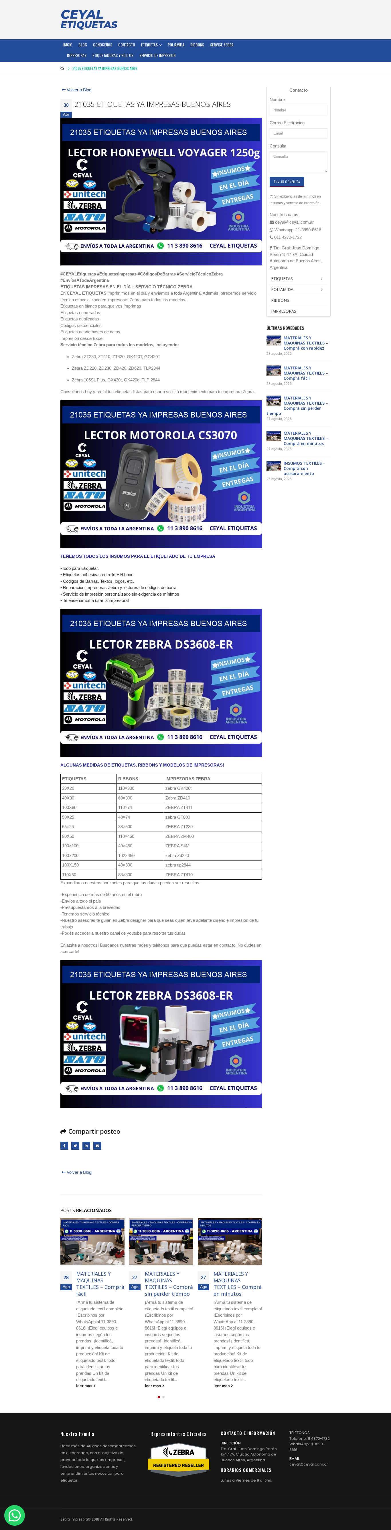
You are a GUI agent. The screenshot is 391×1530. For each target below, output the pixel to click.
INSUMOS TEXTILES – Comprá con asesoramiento (237, 1280)
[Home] (89, 19)
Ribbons (197, 45)
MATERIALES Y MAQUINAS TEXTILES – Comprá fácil (306, 373)
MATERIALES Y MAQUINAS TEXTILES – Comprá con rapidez (306, 343)
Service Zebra (222, 45)
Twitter (75, 1145)
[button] (159, 1397)
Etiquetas (149, 45)
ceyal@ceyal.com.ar (308, 1464)
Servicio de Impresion (157, 55)
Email (97, 1145)
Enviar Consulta (287, 181)
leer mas (85, 1386)
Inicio (67, 45)
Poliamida (176, 45)
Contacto (126, 45)
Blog (82, 45)
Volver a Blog (78, 89)
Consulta (278, 145)
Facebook (64, 1145)
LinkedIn (86, 1145)
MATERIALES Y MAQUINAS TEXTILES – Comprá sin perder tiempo (100, 1283)
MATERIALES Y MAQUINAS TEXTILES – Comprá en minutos (169, 1283)
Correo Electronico (287, 122)
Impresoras (76, 55)
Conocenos (102, 45)
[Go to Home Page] (62, 68)
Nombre (277, 99)
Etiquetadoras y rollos (112, 55)
